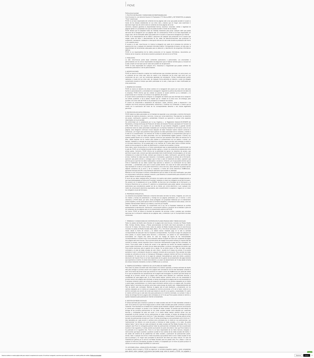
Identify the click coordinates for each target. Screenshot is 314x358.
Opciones (298, 355)
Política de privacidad (95, 355)
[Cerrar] (312, 355)
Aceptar (307, 355)
